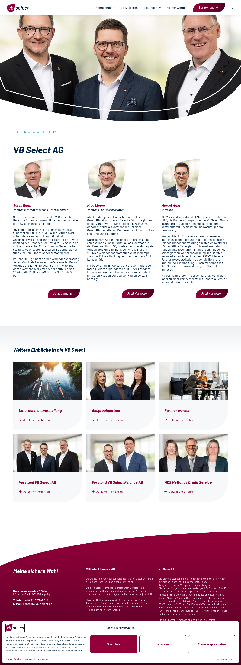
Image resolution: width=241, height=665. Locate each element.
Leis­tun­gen (149, 7)
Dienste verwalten (223, 658)
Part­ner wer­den (176, 7)
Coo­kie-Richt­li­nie (14, 658)
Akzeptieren (113, 644)
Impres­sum (43, 658)
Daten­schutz (30, 658)
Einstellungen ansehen (212, 644)
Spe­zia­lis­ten (129, 7)
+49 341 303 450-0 (36, 600)
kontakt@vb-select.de (37, 603)
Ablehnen (163, 644)
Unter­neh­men (102, 7)
